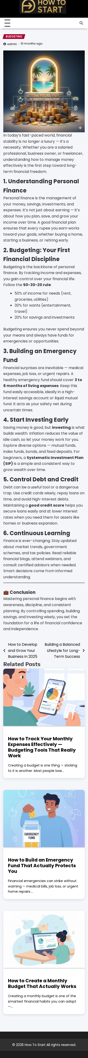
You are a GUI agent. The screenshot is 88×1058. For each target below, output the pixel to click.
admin (12, 44)
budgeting (14, 36)
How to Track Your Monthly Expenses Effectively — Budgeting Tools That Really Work (42, 747)
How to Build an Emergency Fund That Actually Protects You (42, 865)
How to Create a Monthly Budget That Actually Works (42, 983)
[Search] (81, 23)
